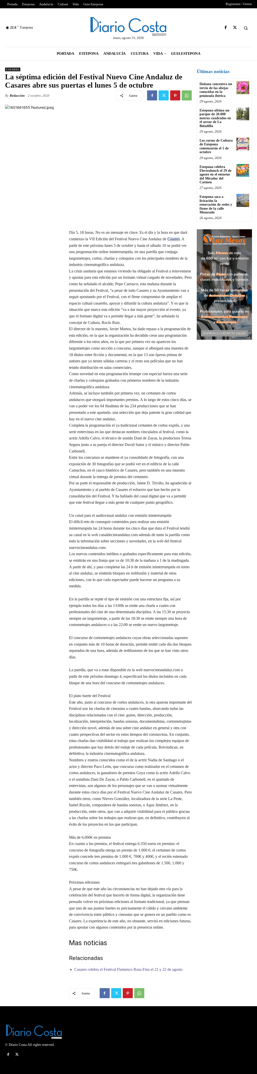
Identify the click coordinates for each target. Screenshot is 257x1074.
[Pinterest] (175, 95)
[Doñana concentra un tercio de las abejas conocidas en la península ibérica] (242, 87)
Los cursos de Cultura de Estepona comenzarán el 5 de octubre (216, 146)
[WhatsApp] (187, 95)
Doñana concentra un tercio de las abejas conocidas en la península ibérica (216, 89)
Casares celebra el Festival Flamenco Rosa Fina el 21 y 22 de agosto (128, 969)
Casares (12, 69)
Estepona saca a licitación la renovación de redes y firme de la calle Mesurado (216, 204)
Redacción (17, 95)
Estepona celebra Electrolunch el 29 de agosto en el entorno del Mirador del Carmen (215, 174)
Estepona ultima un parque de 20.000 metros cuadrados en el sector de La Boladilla (215, 118)
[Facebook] (225, 27)
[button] (245, 28)
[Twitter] (234, 27)
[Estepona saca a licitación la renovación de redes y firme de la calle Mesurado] (242, 200)
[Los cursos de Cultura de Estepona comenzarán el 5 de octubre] (242, 144)
